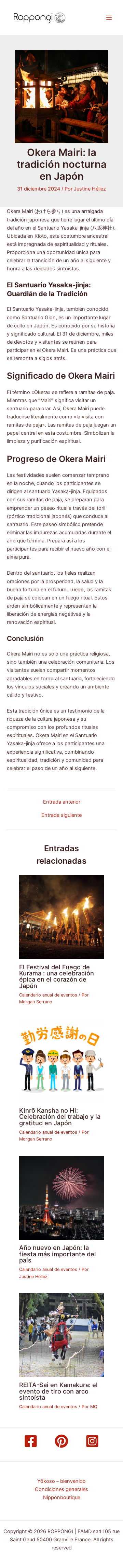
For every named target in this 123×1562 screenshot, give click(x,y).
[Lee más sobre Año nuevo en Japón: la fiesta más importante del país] (61, 1197)
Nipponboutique (61, 1497)
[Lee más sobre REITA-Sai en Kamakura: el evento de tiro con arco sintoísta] (61, 1334)
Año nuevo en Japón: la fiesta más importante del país (57, 1253)
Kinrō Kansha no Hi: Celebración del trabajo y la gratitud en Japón (59, 1116)
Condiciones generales (61, 1489)
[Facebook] (31, 1441)
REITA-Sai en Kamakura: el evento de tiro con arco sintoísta (58, 1391)
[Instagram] (92, 1441)
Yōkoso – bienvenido (61, 1481)
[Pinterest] (61, 1441)
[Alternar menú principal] (109, 18)
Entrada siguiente (61, 815)
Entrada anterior (61, 802)
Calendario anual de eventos (48, 995)
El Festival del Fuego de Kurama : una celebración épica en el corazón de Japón (56, 976)
